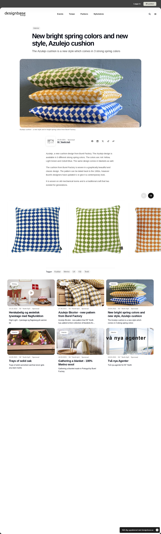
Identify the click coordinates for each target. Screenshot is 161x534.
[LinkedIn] (97, 141)
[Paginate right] (151, 195)
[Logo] (15, 14)
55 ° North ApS (63, 142)
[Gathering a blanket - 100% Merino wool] (80, 350)
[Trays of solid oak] (31, 348)
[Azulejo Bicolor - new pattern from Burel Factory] (80, 301)
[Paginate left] (144, 195)
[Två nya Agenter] (130, 347)
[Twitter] (102, 141)
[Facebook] (92, 141)
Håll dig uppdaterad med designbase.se (138, 530)
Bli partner (150, 4)
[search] (150, 14)
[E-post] (108, 141)
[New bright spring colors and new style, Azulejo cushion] (130, 301)
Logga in (137, 4)
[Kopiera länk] (113, 141)
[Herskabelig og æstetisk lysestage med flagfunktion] (31, 301)
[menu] (155, 14)
